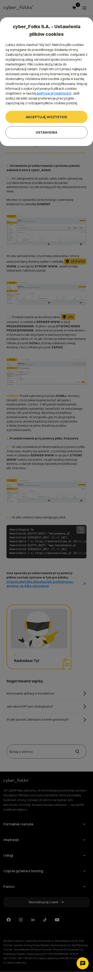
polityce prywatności (54, 93)
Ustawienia (46, 132)
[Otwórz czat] (83, 963)
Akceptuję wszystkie (46, 117)
